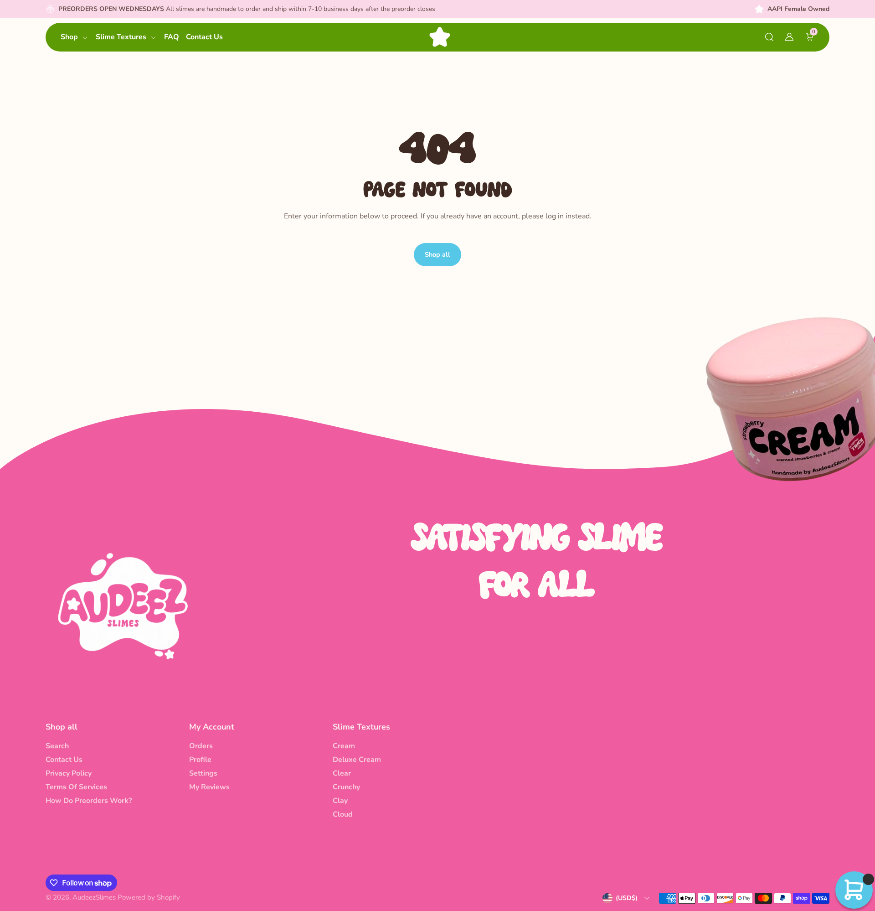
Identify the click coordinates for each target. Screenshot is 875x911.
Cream (344, 746)
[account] (789, 37)
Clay (340, 801)
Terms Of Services (76, 787)
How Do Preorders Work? (89, 801)
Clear (342, 773)
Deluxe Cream (357, 760)
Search (57, 746)
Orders (201, 746)
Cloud (343, 814)
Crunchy (346, 787)
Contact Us (64, 760)
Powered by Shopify (149, 897)
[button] (769, 37)
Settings (203, 773)
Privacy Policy (69, 773)
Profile (200, 760)
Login (120, 206)
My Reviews (209, 787)
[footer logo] (123, 605)
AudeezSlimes (94, 897)
